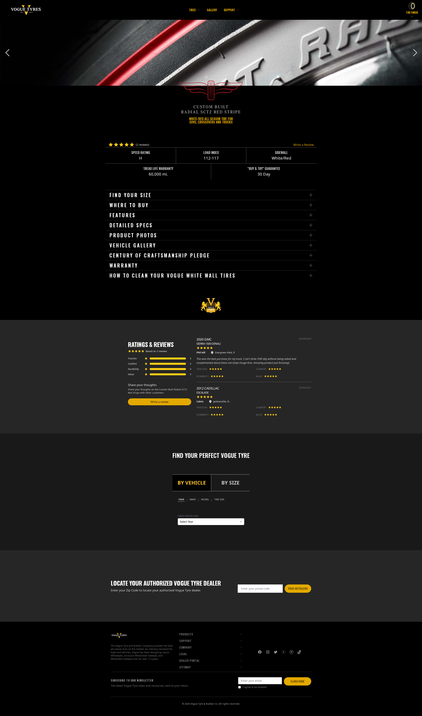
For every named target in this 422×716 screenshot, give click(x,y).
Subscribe (297, 681)
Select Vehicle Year (188, 515)
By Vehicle (192, 482)
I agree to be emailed (255, 687)
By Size (230, 482)
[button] (415, 52)
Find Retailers (298, 588)
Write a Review (303, 145)
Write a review (159, 402)
